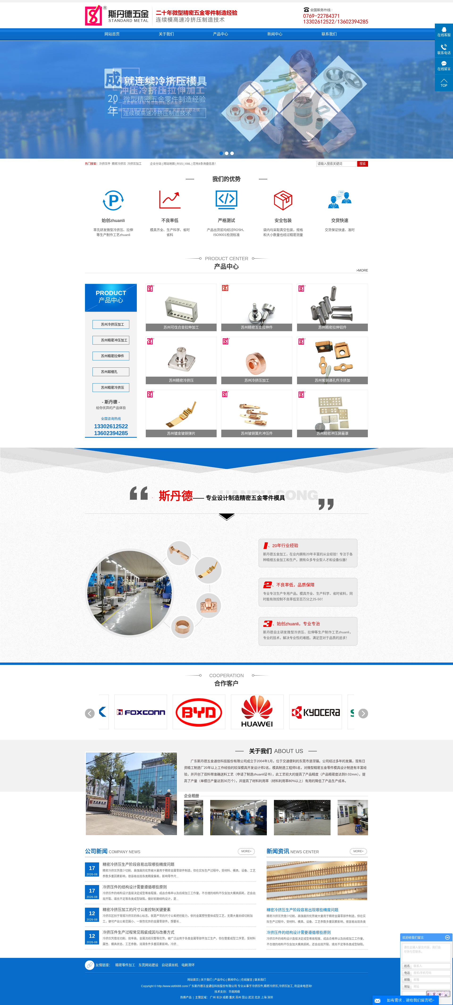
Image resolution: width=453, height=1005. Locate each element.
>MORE (362, 270)
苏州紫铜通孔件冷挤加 (332, 380)
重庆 (232, 997)
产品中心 (220, 34)
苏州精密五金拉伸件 (257, 327)
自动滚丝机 (170, 965)
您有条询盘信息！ (205, 163)
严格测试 (226, 220)
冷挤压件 (104, 163)
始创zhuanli (113, 220)
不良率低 (169, 220)
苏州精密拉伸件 (112, 356)
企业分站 (155, 163)
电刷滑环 (188, 965)
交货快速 (339, 220)
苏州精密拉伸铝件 (332, 327)
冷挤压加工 (134, 163)
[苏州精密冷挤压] (181, 360)
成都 (225, 997)
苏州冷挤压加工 (112, 324)
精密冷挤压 (119, 163)
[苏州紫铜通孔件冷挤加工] (332, 360)
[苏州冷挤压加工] (256, 360)
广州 (213, 997)
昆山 (244, 997)
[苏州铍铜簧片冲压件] (256, 413)
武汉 (251, 997)
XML (188, 163)
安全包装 (283, 220)
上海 (264, 997)
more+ (246, 851)
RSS (180, 163)
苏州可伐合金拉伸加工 (181, 327)
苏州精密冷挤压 (112, 387)
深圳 (270, 997)
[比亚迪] (156, 712)
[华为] (215, 712)
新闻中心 (274, 34)
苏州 (238, 997)
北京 (257, 997)
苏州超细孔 (109, 372)
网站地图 (170, 163)
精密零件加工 (125, 965)
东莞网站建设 (148, 965)
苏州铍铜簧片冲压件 (257, 433)
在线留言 (246, 979)
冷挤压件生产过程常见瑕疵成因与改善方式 (138, 932)
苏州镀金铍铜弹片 (181, 433)
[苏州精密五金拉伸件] (256, 307)
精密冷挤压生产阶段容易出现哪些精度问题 (138, 864)
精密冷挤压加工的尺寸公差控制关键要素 (137, 910)
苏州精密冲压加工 (114, 340)
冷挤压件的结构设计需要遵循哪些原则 (135, 887)
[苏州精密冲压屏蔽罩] (332, 413)
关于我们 (166, 34)
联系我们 (329, 34)
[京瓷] (273, 712)
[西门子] (331, 712)
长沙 (219, 997)
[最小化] (447, 937)
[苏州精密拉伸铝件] (332, 307)
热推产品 (186, 997)
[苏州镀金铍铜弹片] (181, 413)
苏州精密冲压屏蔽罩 (332, 433)
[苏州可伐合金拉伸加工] (181, 307)
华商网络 (234, 991)
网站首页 (112, 34)
